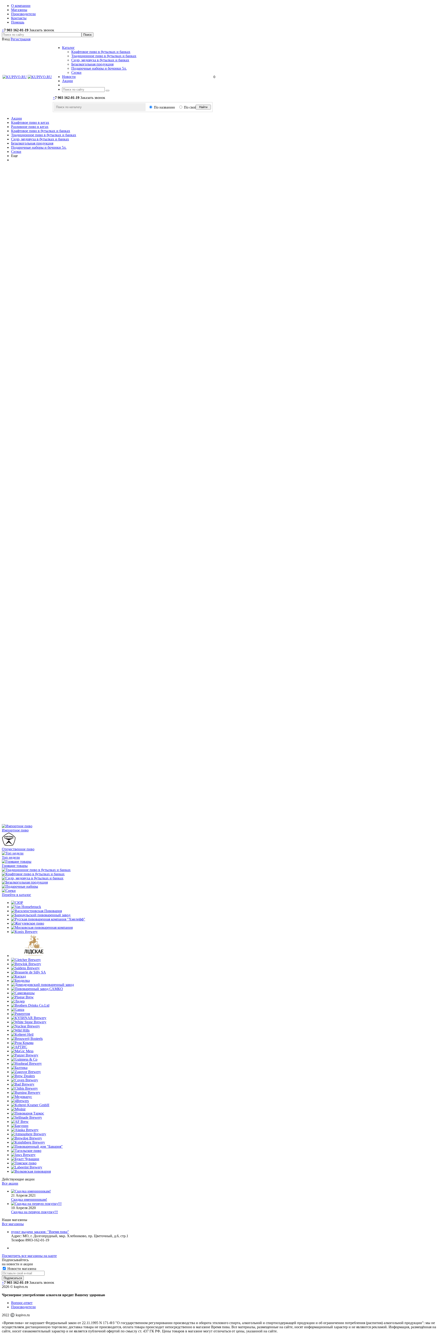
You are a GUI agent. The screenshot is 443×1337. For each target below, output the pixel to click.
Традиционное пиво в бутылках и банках (103, 56)
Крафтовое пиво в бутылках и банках (100, 52)
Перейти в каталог (16, 895)
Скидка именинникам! (29, 1199)
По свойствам (195, 107)
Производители (23, 1307)
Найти (203, 107)
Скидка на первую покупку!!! (34, 1212)
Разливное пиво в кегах (29, 127)
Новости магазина (21, 1269)
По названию (164, 107)
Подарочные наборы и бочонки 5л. (99, 68)
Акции (16, 118)
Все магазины (13, 1224)
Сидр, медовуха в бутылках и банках (100, 60)
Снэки (76, 72)
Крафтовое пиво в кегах (30, 122)
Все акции (10, 1183)
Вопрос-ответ (22, 1303)
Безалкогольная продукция (92, 64)
